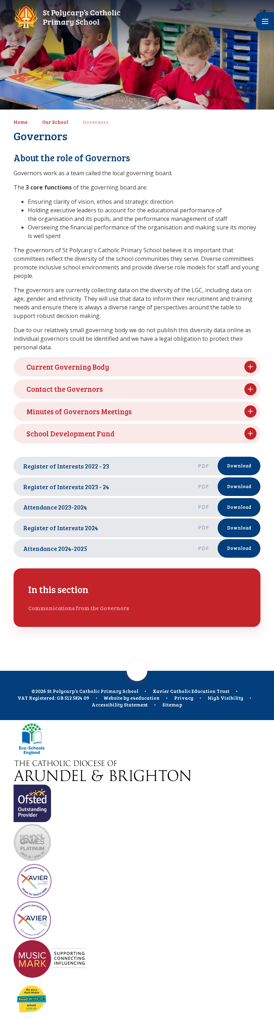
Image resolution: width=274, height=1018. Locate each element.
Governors (95, 121)
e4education (144, 697)
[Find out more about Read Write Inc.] (137, 998)
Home (20, 121)
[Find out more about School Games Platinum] (137, 843)
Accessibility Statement (120, 704)
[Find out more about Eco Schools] (137, 739)
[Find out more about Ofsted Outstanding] (137, 804)
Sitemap (172, 704)
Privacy (183, 697)
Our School (55, 121)
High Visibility (225, 697)
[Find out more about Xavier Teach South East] (137, 881)
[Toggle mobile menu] (265, 21)
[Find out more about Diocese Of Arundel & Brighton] (137, 772)
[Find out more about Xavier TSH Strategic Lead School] (137, 920)
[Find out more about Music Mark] (137, 959)
